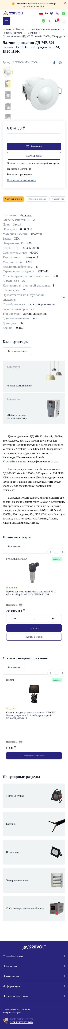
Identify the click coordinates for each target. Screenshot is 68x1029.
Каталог (20, 29)
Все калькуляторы (17, 351)
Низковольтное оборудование (45, 29)
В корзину (34, 628)
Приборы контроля (13, 32)
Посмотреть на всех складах (21, 180)
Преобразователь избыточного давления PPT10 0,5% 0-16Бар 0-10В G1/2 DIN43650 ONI (31, 593)
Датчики (32, 32)
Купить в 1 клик (34, 637)
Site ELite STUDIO (21, 1022)
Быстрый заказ (34, 156)
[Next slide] (61, 552)
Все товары (14, 546)
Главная (7, 29)
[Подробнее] (20, 605)
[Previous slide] (51, 552)
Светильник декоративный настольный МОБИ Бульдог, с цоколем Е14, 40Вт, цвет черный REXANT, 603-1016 (30, 715)
